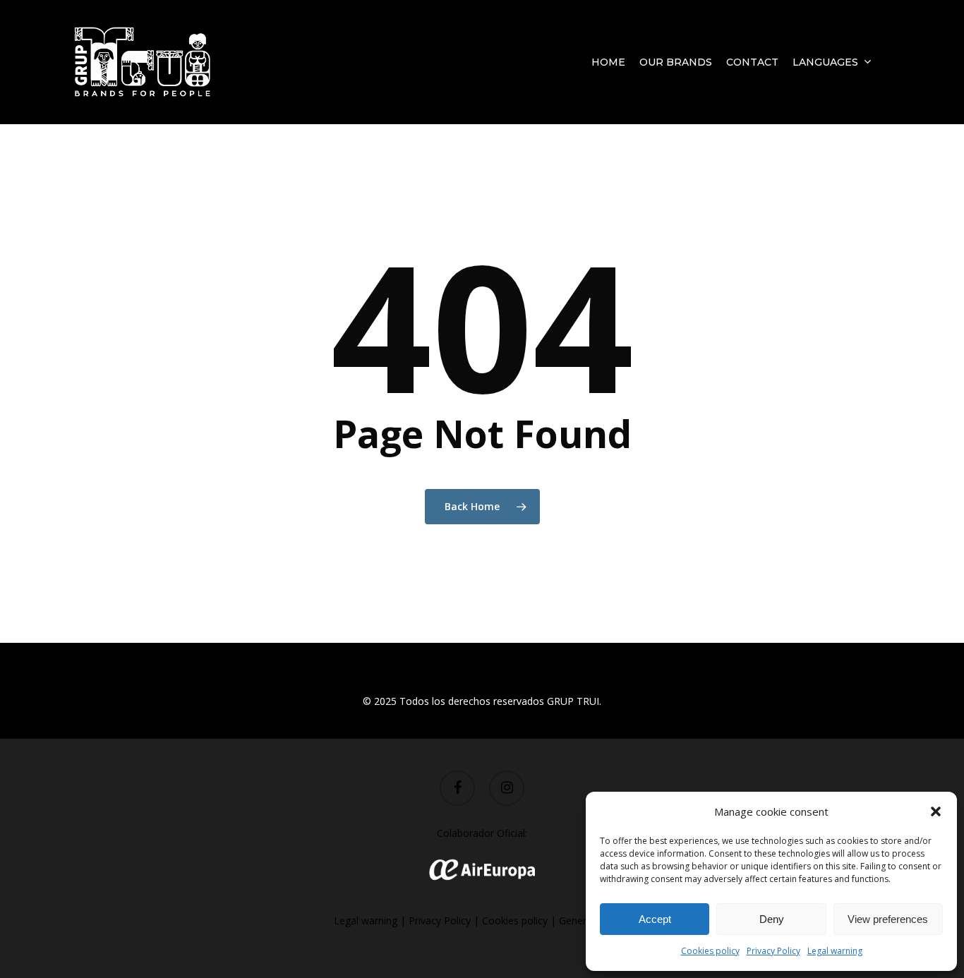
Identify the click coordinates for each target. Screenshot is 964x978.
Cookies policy (710, 951)
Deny (771, 919)
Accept (655, 919)
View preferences (888, 919)
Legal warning (834, 951)
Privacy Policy (773, 951)
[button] (936, 811)
